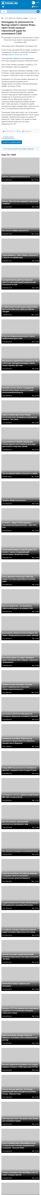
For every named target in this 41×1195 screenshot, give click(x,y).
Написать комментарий (12, 142)
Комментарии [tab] (8, 137)
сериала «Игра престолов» (18, 54)
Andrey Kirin (27, 131)
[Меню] (4, 11)
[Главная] (2, 18)
